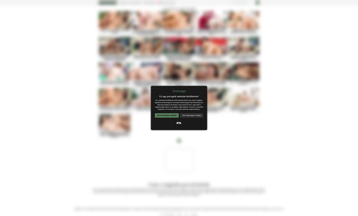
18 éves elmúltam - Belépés (166, 115)
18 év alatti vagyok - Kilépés (191, 115)
